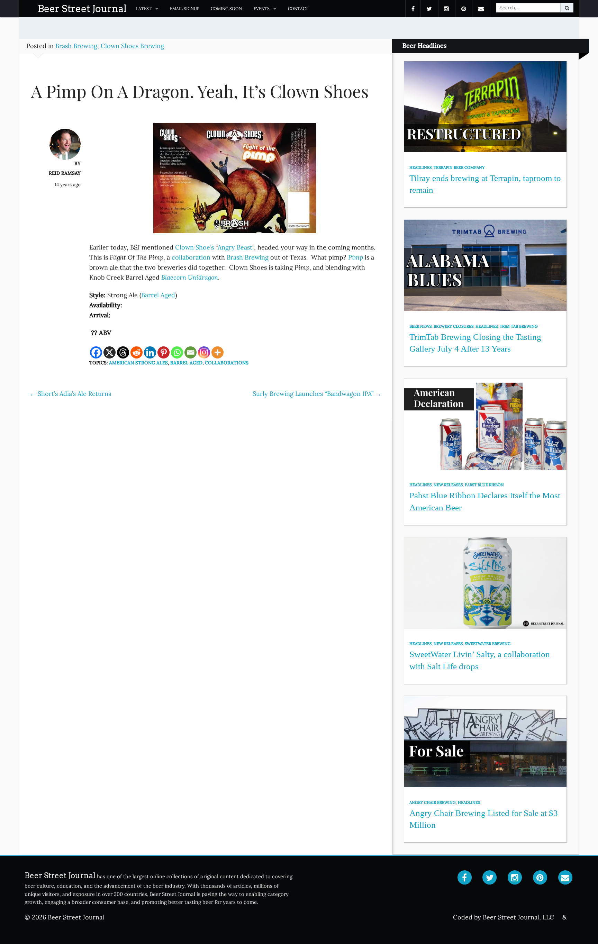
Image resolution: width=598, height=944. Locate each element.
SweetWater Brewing (488, 643)
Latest (144, 8)
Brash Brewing (76, 46)
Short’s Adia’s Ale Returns (70, 394)
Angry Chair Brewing (432, 802)
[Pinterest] (163, 352)
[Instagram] (204, 352)
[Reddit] (136, 352)
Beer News (420, 326)
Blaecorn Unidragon (189, 277)
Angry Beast (235, 247)
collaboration (191, 257)
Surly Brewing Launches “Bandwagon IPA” (317, 394)
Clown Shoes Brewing (132, 46)
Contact (298, 8)
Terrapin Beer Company (459, 167)
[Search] (567, 7)
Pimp (355, 257)
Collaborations (226, 363)
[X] (109, 352)
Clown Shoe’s (194, 247)
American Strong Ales (138, 363)
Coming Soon (226, 8)
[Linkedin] (150, 352)
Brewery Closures (453, 326)
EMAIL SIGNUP (184, 8)
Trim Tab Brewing (519, 326)
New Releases (448, 484)
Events (262, 8)
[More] (217, 352)
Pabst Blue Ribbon (484, 484)
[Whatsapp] (177, 352)
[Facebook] (96, 352)
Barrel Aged (158, 295)
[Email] (190, 352)
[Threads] (123, 352)
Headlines (420, 167)
